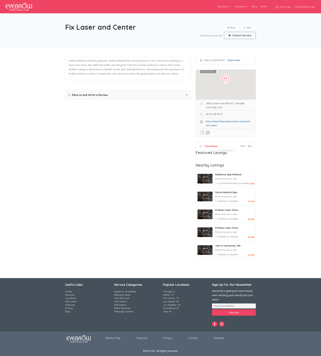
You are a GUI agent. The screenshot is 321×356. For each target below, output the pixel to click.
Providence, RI (171, 308)
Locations (240, 6)
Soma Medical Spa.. (226, 192)
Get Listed (70, 301)
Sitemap (219, 338)
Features (70, 304)
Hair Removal (121, 298)
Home (263, 6)
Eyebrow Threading (125, 291)
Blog (254, 6)
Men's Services (122, 308)
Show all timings (226, 150)
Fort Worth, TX (171, 298)
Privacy (167, 338)
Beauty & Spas (122, 294)
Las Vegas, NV (171, 301)
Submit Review (241, 35)
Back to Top (113, 338)
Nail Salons (120, 304)
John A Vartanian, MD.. (228, 245)
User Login (285, 6)
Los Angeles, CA (172, 304)
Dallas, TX (168, 294)
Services (223, 6)
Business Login (306, 6)
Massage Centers (123, 311)
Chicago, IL (169, 291)
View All (167, 311)
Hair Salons (120, 301)
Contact (193, 338)
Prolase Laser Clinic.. (227, 210)
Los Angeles (243, 183)
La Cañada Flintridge (228, 183)
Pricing (69, 308)
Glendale (222, 201)
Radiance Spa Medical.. (229, 174)
